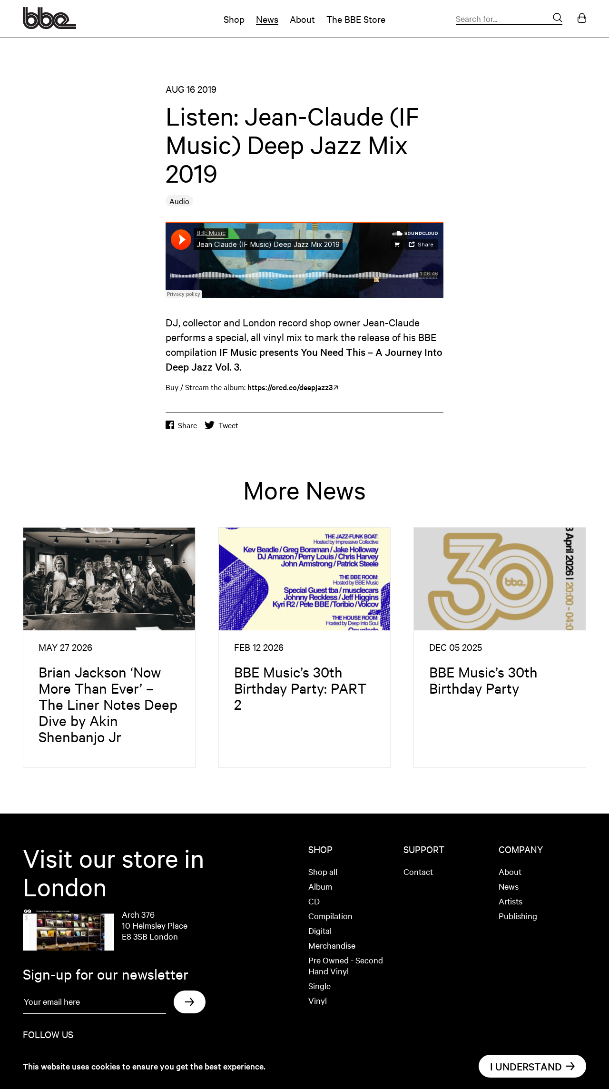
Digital (320, 930)
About (302, 19)
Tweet (228, 425)
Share (187, 425)
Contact (418, 871)
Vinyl (317, 1000)
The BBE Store (355, 19)
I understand (526, 1066)
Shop (234, 19)
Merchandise (331, 945)
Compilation (330, 915)
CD (314, 900)
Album (320, 886)
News (267, 19)
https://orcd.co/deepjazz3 (290, 387)
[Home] (49, 25)
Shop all (322, 871)
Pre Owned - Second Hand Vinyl (345, 965)
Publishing (518, 915)
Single (319, 985)
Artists (510, 900)
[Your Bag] (582, 19)
